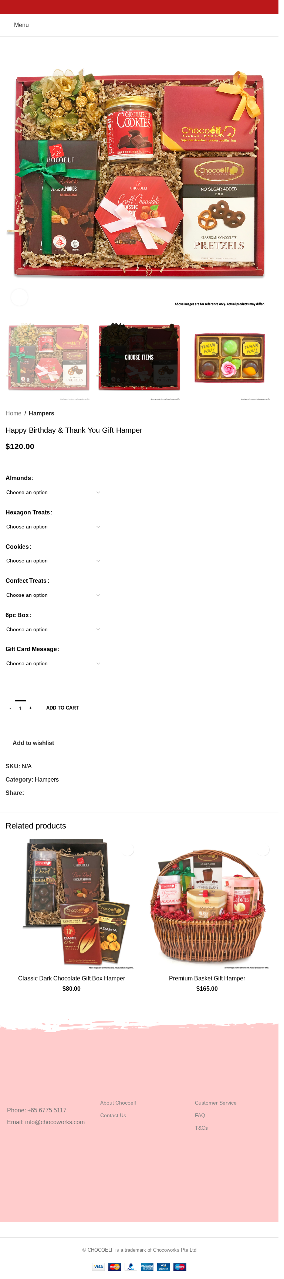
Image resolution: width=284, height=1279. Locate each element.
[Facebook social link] (130, 6)
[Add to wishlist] (127, 849)
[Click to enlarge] (19, 297)
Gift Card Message (31, 649)
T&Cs (201, 1128)
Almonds (18, 478)
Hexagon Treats (28, 512)
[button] (13, 177)
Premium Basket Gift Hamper (207, 978)
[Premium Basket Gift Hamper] (207, 905)
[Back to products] (259, 413)
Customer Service (216, 1103)
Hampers (41, 413)
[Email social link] (148, 6)
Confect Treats (26, 581)
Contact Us (113, 1115)
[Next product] (268, 413)
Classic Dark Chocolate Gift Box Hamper (71, 978)
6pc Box (17, 615)
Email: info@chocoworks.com (46, 1122)
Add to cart (62, 708)
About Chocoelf (118, 1103)
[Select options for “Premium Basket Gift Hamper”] (148, 963)
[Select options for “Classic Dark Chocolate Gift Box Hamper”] (13, 963)
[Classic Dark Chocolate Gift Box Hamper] (72, 905)
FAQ (200, 1115)
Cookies (17, 547)
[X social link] (139, 6)
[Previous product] (250, 413)
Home (13, 413)
